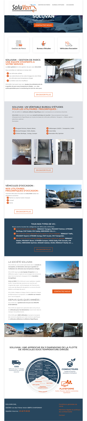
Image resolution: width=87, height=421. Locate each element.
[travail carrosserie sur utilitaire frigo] (53, 336)
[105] (73, 336)
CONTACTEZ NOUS (43, 25)
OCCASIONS (70, 5)
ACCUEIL (33, 5)
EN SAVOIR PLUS (43, 95)
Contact (62, 415)
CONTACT (34, 10)
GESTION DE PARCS (44, 5)
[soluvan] (14, 336)
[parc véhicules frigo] (34, 336)
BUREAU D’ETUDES (58, 5)
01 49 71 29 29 (24, 411)
